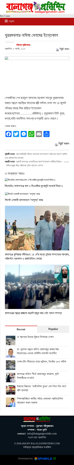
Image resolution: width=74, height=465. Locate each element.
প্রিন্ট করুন (64, 48)
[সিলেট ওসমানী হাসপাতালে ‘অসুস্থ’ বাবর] (37, 194)
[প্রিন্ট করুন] (57, 48)
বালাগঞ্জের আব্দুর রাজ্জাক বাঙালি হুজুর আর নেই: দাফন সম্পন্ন (33, 313)
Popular (53, 328)
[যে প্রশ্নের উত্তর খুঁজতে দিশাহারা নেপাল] (10, 343)
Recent (21, 329)
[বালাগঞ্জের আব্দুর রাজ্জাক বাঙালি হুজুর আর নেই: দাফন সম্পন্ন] (37, 287)
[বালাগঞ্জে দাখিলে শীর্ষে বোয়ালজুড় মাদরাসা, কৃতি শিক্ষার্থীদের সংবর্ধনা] (10, 380)
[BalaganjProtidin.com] (36, 12)
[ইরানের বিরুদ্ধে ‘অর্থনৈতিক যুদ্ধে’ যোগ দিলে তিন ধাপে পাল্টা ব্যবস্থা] (10, 392)
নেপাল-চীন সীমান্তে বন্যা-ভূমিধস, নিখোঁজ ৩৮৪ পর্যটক (41, 361)
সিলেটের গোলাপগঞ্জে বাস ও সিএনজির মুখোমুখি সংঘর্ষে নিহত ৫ (34, 186)
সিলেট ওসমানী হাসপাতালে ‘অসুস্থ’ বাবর (24, 200)
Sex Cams (5, 15)
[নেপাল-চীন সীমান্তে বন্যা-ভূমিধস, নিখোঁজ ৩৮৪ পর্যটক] (10, 367)
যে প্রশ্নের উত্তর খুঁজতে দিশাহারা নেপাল (35, 336)
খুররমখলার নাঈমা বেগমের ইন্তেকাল (31, 35)
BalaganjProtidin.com (45, 443)
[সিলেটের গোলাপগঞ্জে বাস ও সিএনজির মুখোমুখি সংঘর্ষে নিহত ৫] (37, 180)
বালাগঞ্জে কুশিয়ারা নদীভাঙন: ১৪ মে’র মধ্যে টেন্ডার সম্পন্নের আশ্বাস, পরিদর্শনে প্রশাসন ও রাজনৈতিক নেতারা (37, 256)
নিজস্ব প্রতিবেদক (23, 44)
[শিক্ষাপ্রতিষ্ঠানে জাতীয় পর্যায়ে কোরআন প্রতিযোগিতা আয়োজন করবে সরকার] (10, 404)
